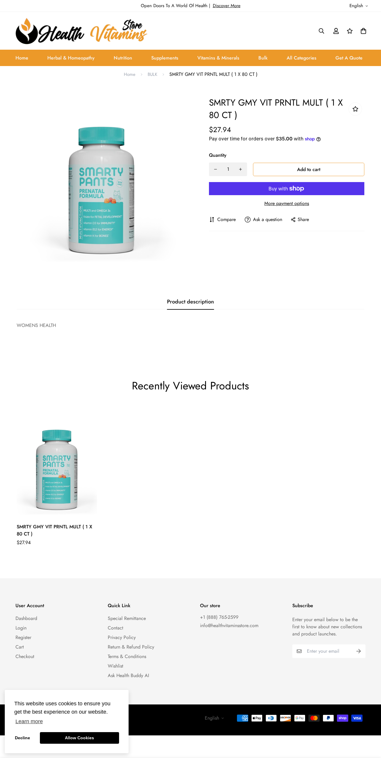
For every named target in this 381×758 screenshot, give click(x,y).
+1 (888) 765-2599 (219, 617)
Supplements (164, 57)
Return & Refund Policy (131, 646)
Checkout (24, 656)
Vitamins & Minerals (218, 57)
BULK (152, 74)
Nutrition (123, 57)
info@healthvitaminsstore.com (229, 625)
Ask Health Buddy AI (128, 675)
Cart (19, 646)
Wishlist (115, 666)
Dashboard (26, 618)
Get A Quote (349, 57)
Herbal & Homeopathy (71, 57)
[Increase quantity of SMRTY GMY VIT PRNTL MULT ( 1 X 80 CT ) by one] (240, 169)
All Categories (301, 57)
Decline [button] (22, 737)
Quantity (218, 155)
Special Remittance (127, 618)
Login (20, 627)
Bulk (263, 57)
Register (23, 637)
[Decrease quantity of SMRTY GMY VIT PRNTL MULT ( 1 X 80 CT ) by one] (215, 169)
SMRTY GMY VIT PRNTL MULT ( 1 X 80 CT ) (54, 530)
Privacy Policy (122, 637)
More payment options (286, 203)
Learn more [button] (29, 721)
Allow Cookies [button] (79, 737)
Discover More (227, 5)
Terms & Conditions (127, 656)
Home (21, 57)
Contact (115, 627)
